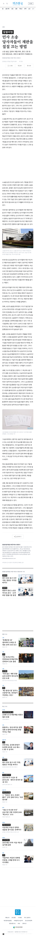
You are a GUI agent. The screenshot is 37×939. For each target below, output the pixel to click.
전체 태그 (24, 923)
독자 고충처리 (27, 917)
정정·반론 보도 (12, 923)
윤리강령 (14, 917)
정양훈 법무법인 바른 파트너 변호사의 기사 (13, 571)
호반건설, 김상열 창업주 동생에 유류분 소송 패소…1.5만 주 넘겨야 (11, 746)
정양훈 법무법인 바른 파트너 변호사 (11, 58)
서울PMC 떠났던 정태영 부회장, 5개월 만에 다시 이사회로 (11, 858)
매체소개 (7, 917)
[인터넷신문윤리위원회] (17, 927)
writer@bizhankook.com (9, 558)
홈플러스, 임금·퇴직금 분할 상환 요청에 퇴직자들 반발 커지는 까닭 (12, 729)
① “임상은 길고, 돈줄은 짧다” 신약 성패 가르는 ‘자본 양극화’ (12, 796)
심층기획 (7, 8)
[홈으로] (18, 912)
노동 (29, 8)
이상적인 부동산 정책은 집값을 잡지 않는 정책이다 (11, 827)
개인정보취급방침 (8, 920)
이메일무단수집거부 (18, 920)
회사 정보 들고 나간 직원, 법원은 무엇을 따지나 (11, 762)
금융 (16, 8)
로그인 (30, 3)
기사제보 (20, 917)
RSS (19, 923)
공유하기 (18, 536)
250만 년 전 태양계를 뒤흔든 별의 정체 (12, 714)
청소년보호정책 (28, 920)
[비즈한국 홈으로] (18, 3)
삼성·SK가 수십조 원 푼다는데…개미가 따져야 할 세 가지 (12, 778)
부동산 (20, 8)
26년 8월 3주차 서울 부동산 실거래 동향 (12, 842)
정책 (25, 8)
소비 (33, 8)
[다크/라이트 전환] (3, 3)
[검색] (7, 3)
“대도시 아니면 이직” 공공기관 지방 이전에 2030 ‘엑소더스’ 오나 (12, 812)
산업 (12, 8)
